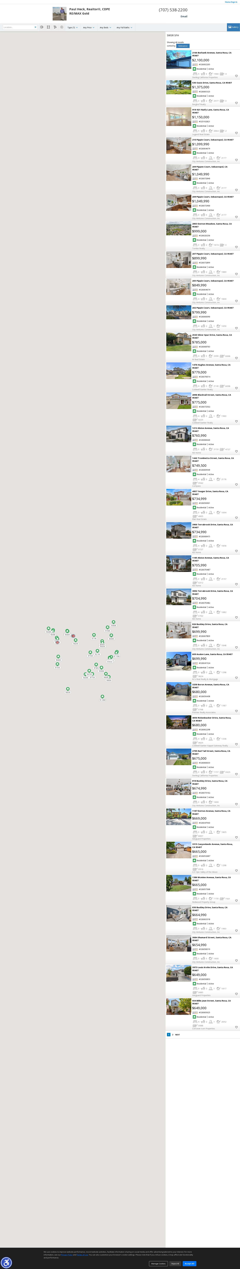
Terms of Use (82, 1254)
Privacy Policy (67, 1254)
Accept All (189, 1263)
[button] (6, 1262)
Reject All (175, 1263)
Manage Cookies (158, 1263)
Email (184, 16)
